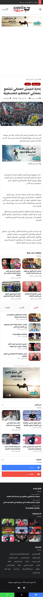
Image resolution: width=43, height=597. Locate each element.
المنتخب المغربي (28, 565)
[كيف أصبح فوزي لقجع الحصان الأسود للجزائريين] (11, 286)
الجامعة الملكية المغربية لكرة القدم (19, 554)
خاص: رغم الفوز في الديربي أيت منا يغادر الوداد (13, 425)
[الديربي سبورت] (21, 9)
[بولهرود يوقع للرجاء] (35, 337)
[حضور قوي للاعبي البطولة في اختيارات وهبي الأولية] (32, 415)
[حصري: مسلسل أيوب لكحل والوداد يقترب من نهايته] (11, 263)
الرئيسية (36, 79)
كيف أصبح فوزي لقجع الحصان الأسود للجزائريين (12, 295)
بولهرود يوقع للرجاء (20, 334)
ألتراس (28, 84)
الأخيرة (22, 307)
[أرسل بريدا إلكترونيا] (29, 98)
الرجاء (27, 561)
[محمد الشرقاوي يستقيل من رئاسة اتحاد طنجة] (31, 263)
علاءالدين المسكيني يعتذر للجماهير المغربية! (32, 447)
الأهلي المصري (36, 554)
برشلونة (38, 569)
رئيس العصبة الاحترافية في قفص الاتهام (33, 295)
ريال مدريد (16, 569)
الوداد (19, 565)
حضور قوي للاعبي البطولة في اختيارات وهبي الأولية (32, 424)
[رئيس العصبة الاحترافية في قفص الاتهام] (31, 286)
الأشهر (36, 307)
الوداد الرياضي (10, 565)
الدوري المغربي (25, 557)
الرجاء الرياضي (18, 561)
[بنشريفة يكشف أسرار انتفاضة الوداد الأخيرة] (11, 439)
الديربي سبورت (35, 98)
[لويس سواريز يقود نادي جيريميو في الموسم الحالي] (35, 327)
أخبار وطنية (29, 79)
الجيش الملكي (36, 557)
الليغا (9, 561)
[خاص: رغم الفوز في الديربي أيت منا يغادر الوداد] (11, 415)
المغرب (38, 565)
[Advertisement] (21, 53)
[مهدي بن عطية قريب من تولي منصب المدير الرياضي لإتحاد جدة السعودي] (8, 522)
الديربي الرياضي (13, 557)
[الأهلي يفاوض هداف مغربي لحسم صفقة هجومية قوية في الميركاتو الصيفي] (8, 530)
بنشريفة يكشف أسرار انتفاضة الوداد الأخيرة (12, 447)
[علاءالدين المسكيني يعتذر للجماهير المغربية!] (32, 439)
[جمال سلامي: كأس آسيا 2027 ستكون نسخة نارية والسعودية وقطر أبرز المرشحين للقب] (21, 538)
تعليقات (7, 307)
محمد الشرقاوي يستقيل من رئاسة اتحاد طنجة (32, 272)
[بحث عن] (40, 10)
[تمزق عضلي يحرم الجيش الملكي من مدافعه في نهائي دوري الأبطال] (35, 522)
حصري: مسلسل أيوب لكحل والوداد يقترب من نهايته (12, 273)
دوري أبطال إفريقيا (27, 569)
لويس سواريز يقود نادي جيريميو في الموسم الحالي (15, 325)
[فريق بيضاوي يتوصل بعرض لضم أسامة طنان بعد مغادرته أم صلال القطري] (35, 530)
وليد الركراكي (36, 572)
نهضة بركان (7, 569)
